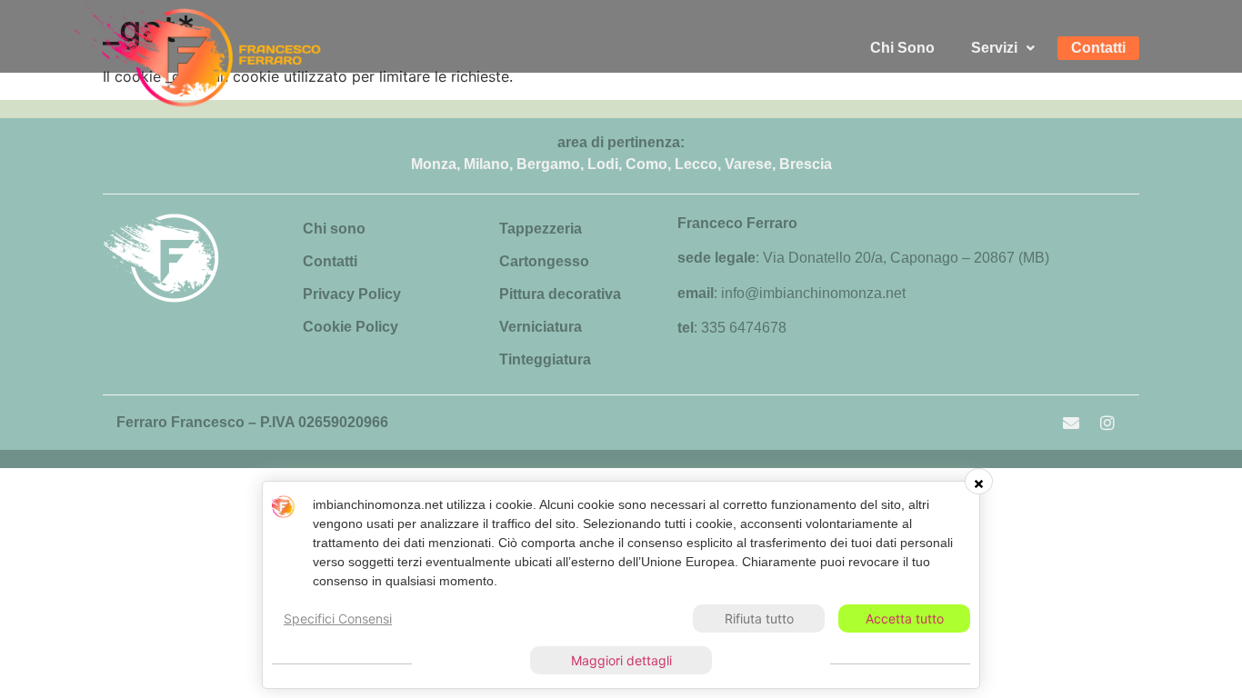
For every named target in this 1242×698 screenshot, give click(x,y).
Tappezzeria (540, 228)
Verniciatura (540, 326)
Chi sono (334, 228)
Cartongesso (544, 261)
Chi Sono (902, 47)
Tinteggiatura (545, 359)
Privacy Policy (352, 294)
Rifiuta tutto (759, 618)
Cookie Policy (350, 326)
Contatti (1098, 47)
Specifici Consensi (338, 618)
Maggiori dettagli (621, 660)
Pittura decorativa (560, 294)
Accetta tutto (905, 618)
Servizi (994, 47)
